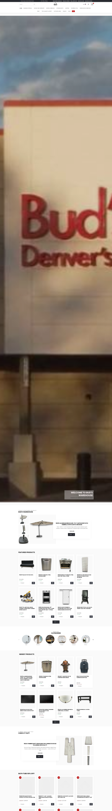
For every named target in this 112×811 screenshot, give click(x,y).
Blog (69, 11)
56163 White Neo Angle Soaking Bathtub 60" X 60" (84, 797)
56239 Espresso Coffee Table (83, 710)
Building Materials (28, 8)
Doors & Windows (50, 8)
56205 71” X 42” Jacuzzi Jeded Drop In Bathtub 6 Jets (45, 797)
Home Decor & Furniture (85, 8)
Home (21, 8)
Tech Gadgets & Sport (47, 11)
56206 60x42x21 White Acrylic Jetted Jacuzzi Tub (27, 797)
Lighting (67, 8)
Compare (22, 583)
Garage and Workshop (39, 8)
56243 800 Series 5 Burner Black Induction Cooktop (46, 711)
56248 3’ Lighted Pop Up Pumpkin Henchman (64, 677)
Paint (38, 11)
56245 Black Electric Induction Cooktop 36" (27, 710)
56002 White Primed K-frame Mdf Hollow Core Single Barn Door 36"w (65, 608)
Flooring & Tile (74, 8)
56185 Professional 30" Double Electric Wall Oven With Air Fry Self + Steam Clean (46, 609)
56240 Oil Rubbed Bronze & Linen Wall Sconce (65, 710)
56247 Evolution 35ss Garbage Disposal (83, 677)
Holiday (64, 11)
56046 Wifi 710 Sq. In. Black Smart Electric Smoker (84, 608)
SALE (73, 11)
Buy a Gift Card (74, 1)
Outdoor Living (57, 11)
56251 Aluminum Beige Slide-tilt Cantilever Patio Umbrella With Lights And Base (26, 678)
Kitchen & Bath (60, 8)
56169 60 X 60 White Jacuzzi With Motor (65, 797)
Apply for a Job (81, 1)
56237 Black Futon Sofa (26, 575)
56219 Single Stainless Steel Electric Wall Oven (65, 575)
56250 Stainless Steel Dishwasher (45, 677)
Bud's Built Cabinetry (57, 1)
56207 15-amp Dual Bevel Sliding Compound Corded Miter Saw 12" (27, 608)
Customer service (88, 1)
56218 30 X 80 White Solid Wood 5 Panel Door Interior (84, 576)
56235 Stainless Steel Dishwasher (45, 575)
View (70, 534)
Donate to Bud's (66, 1)
